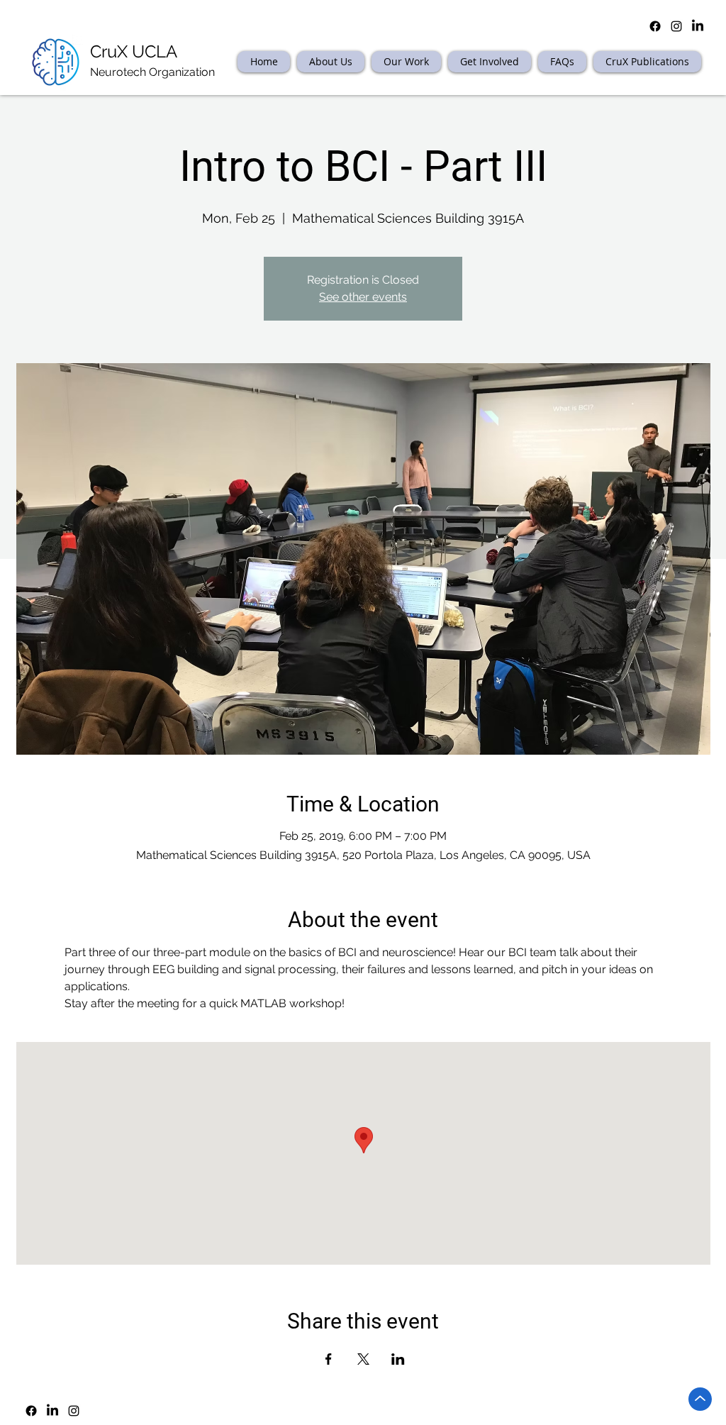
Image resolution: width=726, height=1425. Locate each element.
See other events (363, 297)
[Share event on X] (363, 1359)
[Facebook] (31, 1411)
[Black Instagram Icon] (676, 26)
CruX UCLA (133, 51)
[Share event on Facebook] (328, 1359)
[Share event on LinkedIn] (398, 1359)
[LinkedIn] (698, 26)
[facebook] (655, 26)
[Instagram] (74, 1411)
